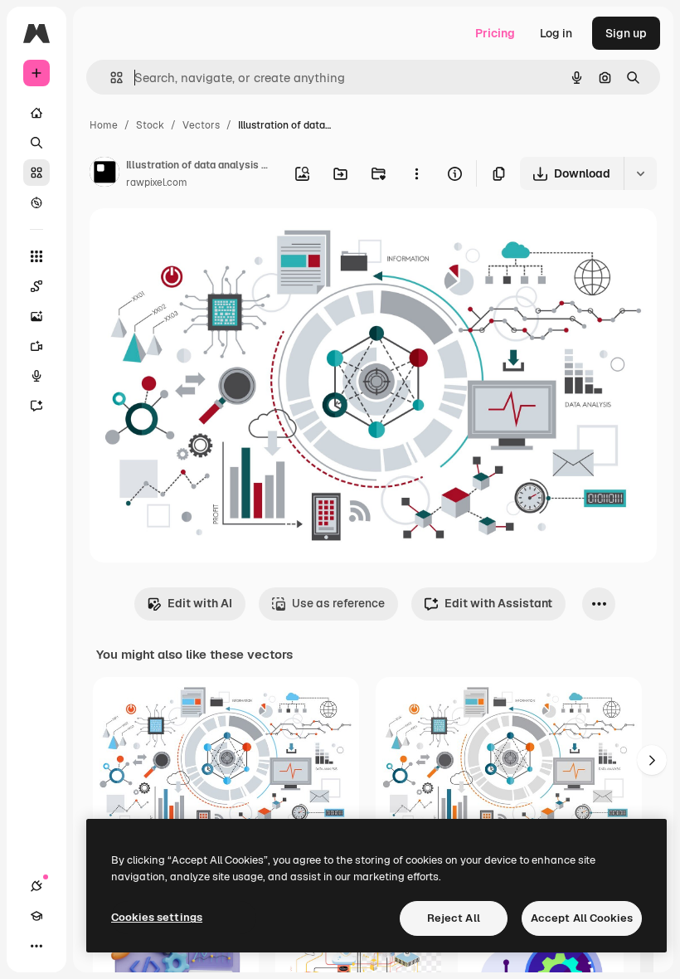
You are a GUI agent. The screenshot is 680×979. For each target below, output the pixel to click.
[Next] (652, 760)
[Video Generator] (36, 346)
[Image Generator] (36, 316)
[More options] (416, 173)
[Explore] (36, 202)
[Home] (36, 113)
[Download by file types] (640, 173)
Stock (150, 125)
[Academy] (36, 916)
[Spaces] (36, 286)
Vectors (201, 125)
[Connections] (36, 886)
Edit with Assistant (498, 603)
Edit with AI (200, 603)
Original (195, 240)
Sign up (626, 33)
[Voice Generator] (36, 376)
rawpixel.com (156, 182)
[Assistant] (36, 405)
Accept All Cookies (582, 918)
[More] (36, 946)
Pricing (495, 33)
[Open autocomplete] (110, 77)
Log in (556, 33)
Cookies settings (156, 917)
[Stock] (36, 172)
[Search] (36, 142)
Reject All (453, 918)
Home (104, 125)
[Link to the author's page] (104, 174)
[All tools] (36, 256)
